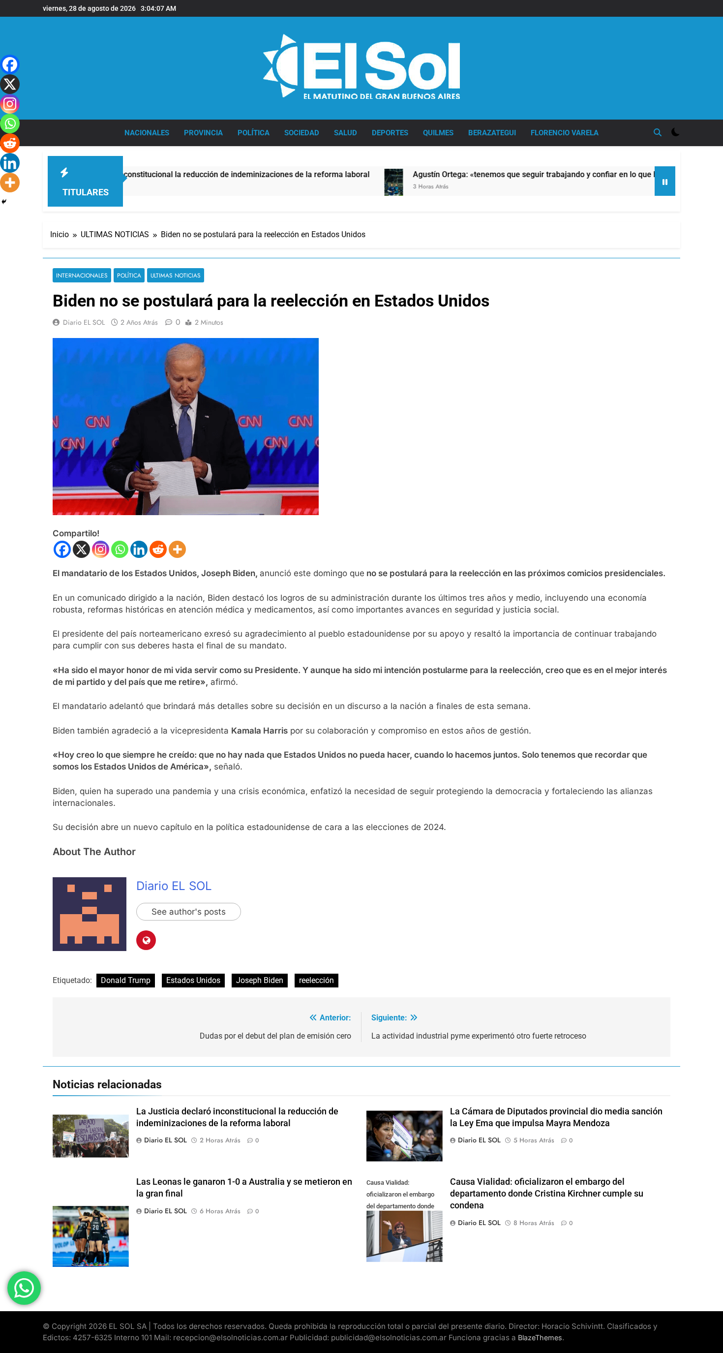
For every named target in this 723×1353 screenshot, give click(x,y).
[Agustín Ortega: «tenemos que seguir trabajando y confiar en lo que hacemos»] (346, 192)
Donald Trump (126, 980)
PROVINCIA (203, 132)
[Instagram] (100, 549)
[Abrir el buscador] (658, 132)
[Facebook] (62, 549)
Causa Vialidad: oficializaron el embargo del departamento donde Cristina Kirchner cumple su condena (546, 1193)
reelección (316, 980)
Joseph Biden (259, 980)
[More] (177, 549)
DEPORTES (390, 132)
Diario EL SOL (84, 322)
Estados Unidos (193, 980)
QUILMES (438, 132)
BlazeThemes (540, 1337)
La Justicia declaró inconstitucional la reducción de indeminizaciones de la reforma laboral (162, 174)
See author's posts (188, 912)
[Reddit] (158, 549)
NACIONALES (146, 132)
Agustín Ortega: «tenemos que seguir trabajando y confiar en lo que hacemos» (504, 174)
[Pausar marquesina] (665, 181)
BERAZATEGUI (492, 132)
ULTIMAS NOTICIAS (176, 275)
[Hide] (4, 202)
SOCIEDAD (301, 132)
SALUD (345, 132)
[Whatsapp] (119, 549)
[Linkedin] (139, 549)
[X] (81, 549)
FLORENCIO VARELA (565, 132)
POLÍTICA (254, 132)
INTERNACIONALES (82, 275)
